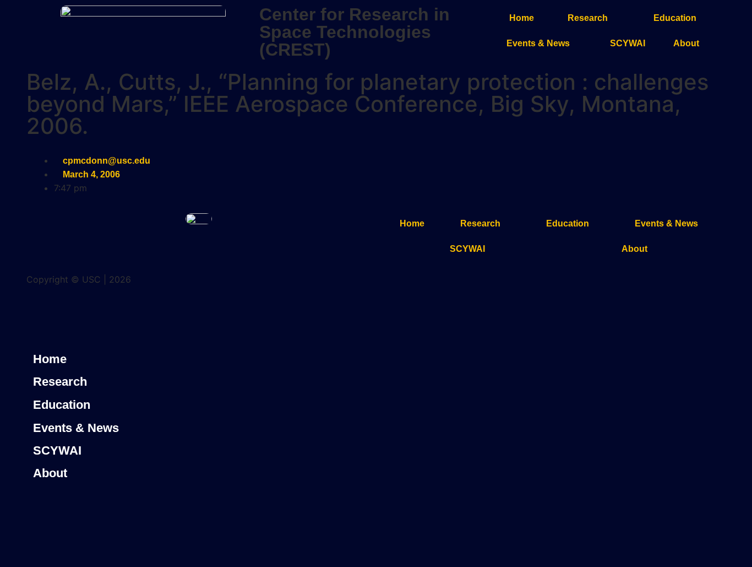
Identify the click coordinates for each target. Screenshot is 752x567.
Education (674, 18)
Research (588, 18)
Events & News (538, 43)
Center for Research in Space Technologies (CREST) (354, 32)
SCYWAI (627, 43)
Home (521, 18)
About (686, 43)
